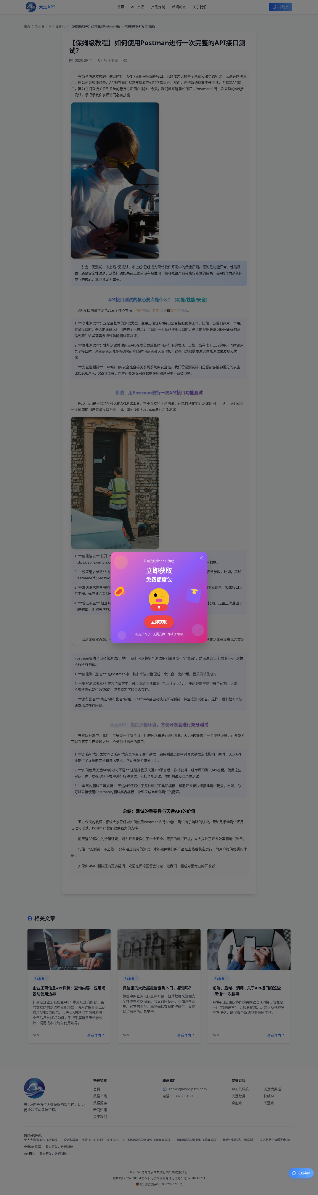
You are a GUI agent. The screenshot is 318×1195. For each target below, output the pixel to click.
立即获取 (159, 622)
